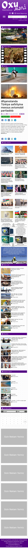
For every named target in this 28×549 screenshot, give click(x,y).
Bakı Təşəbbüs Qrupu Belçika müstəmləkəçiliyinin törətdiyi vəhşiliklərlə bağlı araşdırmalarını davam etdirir (7, 220)
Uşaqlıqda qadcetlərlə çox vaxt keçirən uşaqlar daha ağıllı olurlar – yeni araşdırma (18, 307)
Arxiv (25, 18)
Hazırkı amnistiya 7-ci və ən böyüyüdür (21, 207)
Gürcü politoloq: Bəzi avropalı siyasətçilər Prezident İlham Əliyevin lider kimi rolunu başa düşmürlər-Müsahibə (19, 364)
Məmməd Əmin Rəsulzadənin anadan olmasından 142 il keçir (19, 179)
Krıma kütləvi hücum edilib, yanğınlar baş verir (6, 154)
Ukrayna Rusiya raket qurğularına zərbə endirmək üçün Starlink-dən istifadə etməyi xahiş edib (18, 313)
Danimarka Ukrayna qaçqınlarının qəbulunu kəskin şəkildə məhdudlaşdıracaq (18, 275)
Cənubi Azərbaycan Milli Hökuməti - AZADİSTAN (20, 154)
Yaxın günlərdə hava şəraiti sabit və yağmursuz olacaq (18, 326)
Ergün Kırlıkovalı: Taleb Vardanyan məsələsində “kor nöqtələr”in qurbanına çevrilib (18, 351)
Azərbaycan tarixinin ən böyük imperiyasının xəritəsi (17, 269)
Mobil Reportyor (21, 13)
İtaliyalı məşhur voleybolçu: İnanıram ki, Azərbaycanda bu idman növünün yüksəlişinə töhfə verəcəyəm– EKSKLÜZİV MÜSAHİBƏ (19, 358)
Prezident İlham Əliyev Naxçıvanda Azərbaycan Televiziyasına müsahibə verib (19, 344)
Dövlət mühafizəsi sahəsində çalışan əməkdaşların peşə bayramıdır (17, 288)
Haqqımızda (21, 20)
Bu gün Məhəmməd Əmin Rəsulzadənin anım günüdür (7, 165)
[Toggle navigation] (4, 16)
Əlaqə (26, 20)
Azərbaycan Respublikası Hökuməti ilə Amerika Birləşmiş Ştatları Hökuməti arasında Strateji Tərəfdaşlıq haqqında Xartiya (7, 180)
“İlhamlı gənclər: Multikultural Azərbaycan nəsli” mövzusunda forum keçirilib (7, 207)
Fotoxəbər (13, 375)
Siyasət (4, 114)
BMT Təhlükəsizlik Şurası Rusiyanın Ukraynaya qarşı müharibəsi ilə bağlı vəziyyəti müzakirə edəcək (17, 283)
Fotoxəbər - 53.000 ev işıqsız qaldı (18, 400)
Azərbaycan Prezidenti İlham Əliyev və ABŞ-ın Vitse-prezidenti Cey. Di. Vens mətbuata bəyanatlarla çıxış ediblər (21, 166)
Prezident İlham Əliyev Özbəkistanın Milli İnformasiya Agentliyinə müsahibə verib (18, 338)
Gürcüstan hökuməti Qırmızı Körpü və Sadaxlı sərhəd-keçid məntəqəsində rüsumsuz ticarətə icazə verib (7, 194)
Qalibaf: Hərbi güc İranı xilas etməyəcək (17, 320)
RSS (21, 543)
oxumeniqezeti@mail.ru (14, 544)
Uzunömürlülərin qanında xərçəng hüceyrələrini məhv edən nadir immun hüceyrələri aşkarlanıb (18, 301)
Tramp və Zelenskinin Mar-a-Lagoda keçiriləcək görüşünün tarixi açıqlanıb (21, 193)
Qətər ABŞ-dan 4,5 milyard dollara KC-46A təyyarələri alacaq (16, 294)
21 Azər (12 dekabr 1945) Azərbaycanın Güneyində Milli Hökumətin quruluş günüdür (20, 220)
